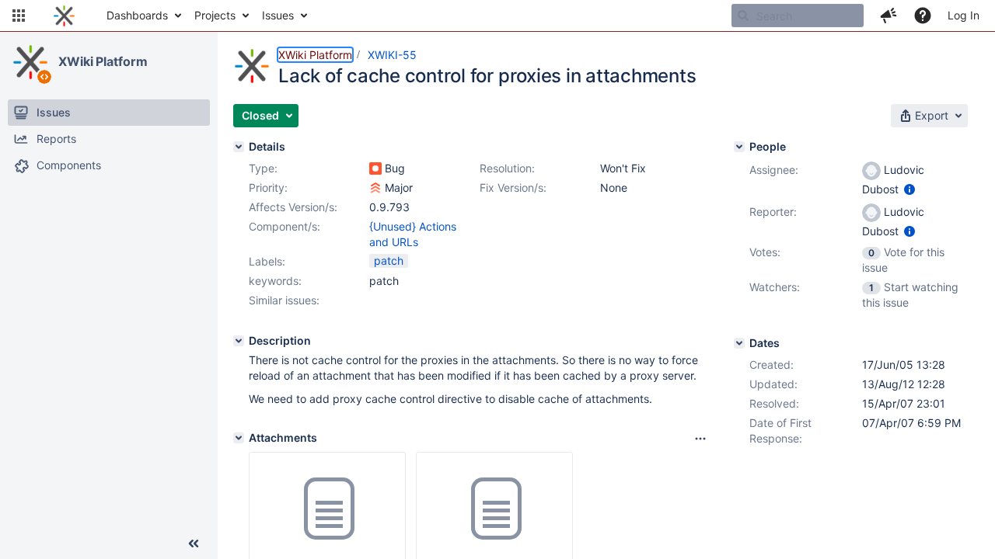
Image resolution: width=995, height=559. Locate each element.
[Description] (238, 340)
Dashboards (137, 15)
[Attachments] (238, 437)
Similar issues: (284, 300)
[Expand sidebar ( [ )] (193, 543)
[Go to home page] (64, 15)
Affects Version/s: (293, 207)
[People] (739, 146)
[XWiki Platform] (30, 62)
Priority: (268, 187)
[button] (19, 15)
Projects (215, 15)
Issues (278, 15)
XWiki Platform (103, 61)
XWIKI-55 (392, 54)
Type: (263, 168)
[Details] (238, 146)
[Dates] (739, 343)
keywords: (275, 280)
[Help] (923, 15)
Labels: (267, 261)
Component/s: (284, 226)
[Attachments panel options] (700, 438)
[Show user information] (909, 189)
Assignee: (773, 169)
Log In (963, 15)
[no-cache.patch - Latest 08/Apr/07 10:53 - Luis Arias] (327, 509)
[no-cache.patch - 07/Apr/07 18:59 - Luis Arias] (494, 509)
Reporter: (773, 211)
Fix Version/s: (513, 187)
